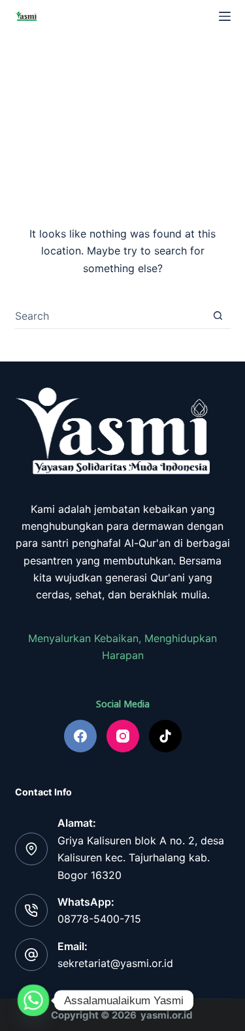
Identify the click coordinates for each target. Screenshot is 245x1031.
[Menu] (225, 16)
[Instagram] (122, 736)
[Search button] (218, 315)
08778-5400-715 (99, 918)
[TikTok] (165, 736)
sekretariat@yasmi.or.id (115, 963)
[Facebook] (80, 736)
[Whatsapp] (33, 1000)
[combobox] (110, 316)
